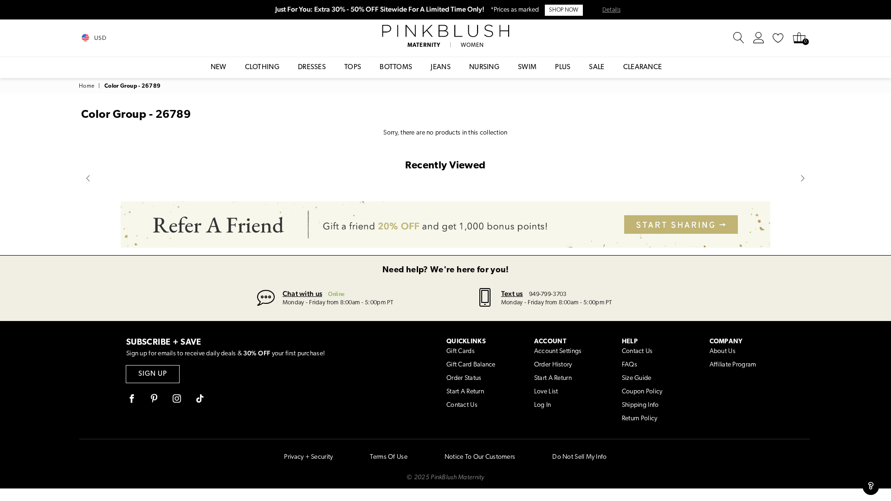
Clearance (642, 67)
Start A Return (465, 391)
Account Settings (557, 351)
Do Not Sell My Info (579, 457)
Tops (352, 67)
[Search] (739, 38)
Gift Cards (460, 351)
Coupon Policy (642, 391)
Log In (542, 405)
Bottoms (396, 67)
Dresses (312, 67)
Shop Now (563, 10)
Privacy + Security (308, 457)
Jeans (441, 67)
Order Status (463, 378)
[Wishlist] (778, 38)
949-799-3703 (547, 294)
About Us (723, 351)
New (218, 67)
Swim (527, 67)
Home (86, 86)
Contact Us (462, 405)
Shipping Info (640, 405)
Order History (553, 364)
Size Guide (637, 378)
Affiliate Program (733, 364)
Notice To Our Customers (480, 457)
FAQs (629, 364)
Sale (596, 67)
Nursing (484, 67)
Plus (562, 67)
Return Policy (640, 418)
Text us (512, 293)
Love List (546, 391)
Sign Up (152, 374)
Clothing (262, 67)
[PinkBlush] (445, 31)
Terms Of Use (388, 457)
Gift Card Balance (471, 364)
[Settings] (758, 38)
